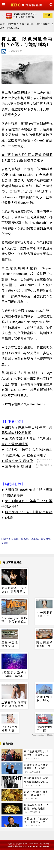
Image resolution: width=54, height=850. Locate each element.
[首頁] (27, 4)
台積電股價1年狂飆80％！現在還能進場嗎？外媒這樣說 (44, 728)
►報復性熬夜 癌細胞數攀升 (19, 461)
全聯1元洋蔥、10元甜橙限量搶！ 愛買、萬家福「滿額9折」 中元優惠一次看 (44, 698)
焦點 (21, 24)
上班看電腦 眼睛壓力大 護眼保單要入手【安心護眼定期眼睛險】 (14, 704)
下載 (47, 15)
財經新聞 (12, 24)
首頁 (2, 24)
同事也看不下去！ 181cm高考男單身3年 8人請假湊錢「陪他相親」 (14, 590)
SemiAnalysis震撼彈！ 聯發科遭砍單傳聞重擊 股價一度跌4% (14, 620)
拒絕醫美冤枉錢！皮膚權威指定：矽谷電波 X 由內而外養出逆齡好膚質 (10, 728)
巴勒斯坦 (45, 539)
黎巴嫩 (14, 539)
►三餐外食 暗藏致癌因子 (19, 467)
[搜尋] (50, 7)
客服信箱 (11, 844)
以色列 (24, 539)
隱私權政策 (44, 844)
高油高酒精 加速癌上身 (44, 644)
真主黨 (34, 539)
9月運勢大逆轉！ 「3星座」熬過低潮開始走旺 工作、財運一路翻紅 (14, 674)
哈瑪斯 (5, 543)
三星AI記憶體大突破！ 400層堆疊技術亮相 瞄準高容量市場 (10, 644)
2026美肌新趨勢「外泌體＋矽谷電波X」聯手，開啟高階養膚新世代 (44, 614)
